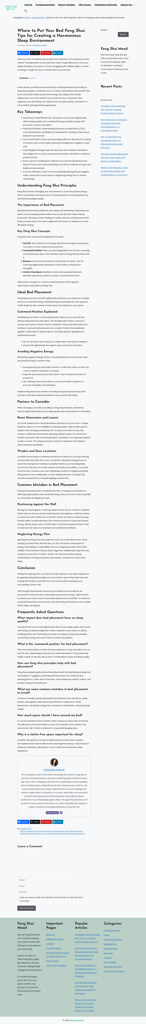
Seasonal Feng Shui (113, 966)
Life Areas (84, 5)
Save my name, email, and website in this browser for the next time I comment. (51, 899)
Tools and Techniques (114, 971)
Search (104, 30)
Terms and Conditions (56, 965)
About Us (126, 5)
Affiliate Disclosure (54, 939)
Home (28, 5)
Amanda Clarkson (40, 45)
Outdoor (108, 957)
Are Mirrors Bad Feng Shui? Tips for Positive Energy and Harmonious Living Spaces (52, 833)
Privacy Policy (52, 961)
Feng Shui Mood (53, 948)
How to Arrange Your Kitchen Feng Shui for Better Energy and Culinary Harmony (51, 831)
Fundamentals (45, 5)
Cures (106, 935)
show (32, 78)
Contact (50, 943)
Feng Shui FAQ (38, 17)
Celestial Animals (105, 5)
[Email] (61, 812)
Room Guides (66, 5)
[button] (26, 11)
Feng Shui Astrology (113, 939)
